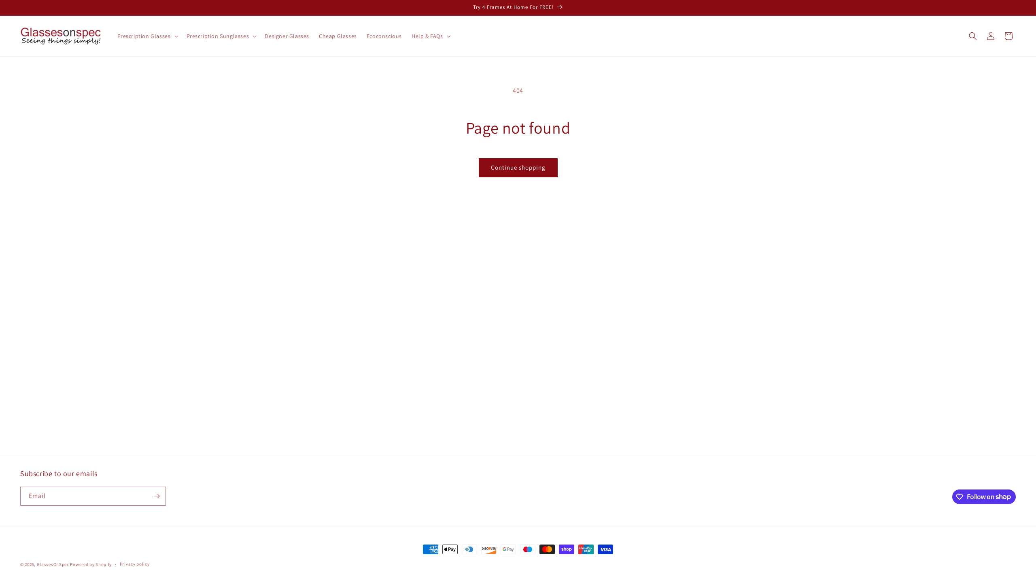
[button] (147, 36)
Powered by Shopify (91, 564)
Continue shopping (518, 167)
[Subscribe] (157, 496)
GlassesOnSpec (53, 564)
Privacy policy (135, 564)
